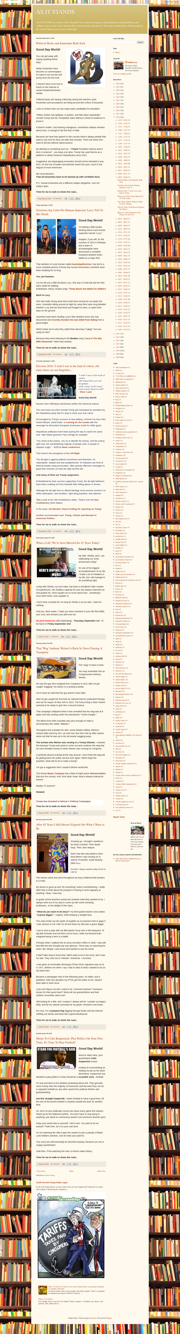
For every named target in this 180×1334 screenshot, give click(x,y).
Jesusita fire (119, 615)
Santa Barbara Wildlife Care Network (128, 735)
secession (118, 743)
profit (117, 709)
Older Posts (101, 1171)
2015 (118, 334)
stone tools (119, 760)
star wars (118, 752)
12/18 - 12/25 (123, 123)
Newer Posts (41, 1171)
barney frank (119, 396)
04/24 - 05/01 (123, 276)
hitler (117, 592)
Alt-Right (75, 453)
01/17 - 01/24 (123, 323)
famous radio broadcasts (123, 504)
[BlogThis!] (72, 198)
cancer (117, 440)
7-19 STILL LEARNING (124, 376)
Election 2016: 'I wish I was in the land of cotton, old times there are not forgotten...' (67, 368)
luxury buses (119, 627)
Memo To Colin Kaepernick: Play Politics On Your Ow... (129, 213)
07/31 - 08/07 (123, 229)
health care (119, 571)
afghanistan (119, 382)
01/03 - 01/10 (123, 329)
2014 (118, 337)
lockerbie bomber (121, 621)
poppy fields (119, 706)
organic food (119, 685)
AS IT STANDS (55, 11)
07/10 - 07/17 (123, 239)
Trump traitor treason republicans (127, 775)
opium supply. (120, 679)
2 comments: (55, 636)
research (118, 726)
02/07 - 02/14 (123, 312)
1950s (117, 370)
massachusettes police (122, 635)
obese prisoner (120, 668)
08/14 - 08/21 (123, 222)
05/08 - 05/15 (123, 269)
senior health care (121, 746)
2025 (118, 87)
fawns (117, 513)
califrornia (119, 434)
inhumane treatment (122, 603)
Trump (117, 772)
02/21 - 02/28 (123, 306)
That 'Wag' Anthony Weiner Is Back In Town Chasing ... (130, 202)
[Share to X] (74, 198)
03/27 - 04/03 (123, 289)
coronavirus (119, 461)
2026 (118, 83)
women (117, 798)
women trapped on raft (123, 801)
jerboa (117, 612)
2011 (118, 347)
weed (117, 793)
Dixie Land (86, 392)
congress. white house (123, 452)
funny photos (120, 533)
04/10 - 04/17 (123, 282)
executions (119, 498)
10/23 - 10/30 (123, 150)
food (117, 521)
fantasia (118, 507)
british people (120, 426)
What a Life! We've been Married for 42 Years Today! (68, 543)
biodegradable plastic (122, 405)
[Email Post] (65, 198)
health (117, 568)
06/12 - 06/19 (123, 252)
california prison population (125, 432)
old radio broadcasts (122, 674)
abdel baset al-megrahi (123, 379)
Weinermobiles (98, 773)
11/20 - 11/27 (123, 137)
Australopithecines (81, 264)
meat (117, 641)
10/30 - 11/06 (123, 147)
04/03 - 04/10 (123, 286)
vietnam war (119, 790)
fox (116, 524)
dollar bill (118, 489)
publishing (119, 712)
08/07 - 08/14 (123, 225)
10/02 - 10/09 (123, 160)
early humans (120, 492)
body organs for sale (122, 420)
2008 (118, 357)
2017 (118, 113)
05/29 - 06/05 (123, 259)
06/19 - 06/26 (123, 249)
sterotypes (118, 757)
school (117, 740)
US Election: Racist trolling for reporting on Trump (74, 509)
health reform (120, 577)
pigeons (118, 697)
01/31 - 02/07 (123, 316)
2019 (118, 107)
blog (117, 414)
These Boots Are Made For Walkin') (87, 289)
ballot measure (120, 394)
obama (117, 665)
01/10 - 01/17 (123, 326)
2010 (118, 350)
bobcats (118, 417)
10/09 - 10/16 (123, 157)
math (117, 638)
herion (117, 583)
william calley (120, 795)
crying (117, 467)
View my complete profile (122, 74)
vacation (118, 781)
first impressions (121, 518)
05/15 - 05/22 (123, 266)
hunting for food (121, 600)
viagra (117, 787)
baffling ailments (121, 391)
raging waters (120, 720)
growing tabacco (121, 562)
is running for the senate (77, 422)
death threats (119, 478)
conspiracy (119, 455)
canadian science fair (122, 437)
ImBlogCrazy (132, 62)
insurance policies (121, 606)
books (117, 423)
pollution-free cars (121, 703)
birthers (118, 411)
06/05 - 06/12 (123, 255)
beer (116, 399)
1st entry (118, 373)
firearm (117, 516)
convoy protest (120, 458)
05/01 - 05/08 (123, 272)
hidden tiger (119, 586)
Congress (118, 449)
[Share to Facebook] (77, 198)
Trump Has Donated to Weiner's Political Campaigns (63, 801)
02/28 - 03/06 (123, 302)
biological (118, 408)
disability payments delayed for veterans (129, 481)
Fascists (118, 510)
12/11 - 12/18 (123, 127)
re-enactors (119, 723)
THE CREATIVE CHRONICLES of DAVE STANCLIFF (128, 860)
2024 (118, 90)
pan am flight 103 (121, 688)
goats (117, 551)
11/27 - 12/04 (123, 133)
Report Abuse (119, 816)
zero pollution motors (122, 807)
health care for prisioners (124, 574)
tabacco (118, 766)
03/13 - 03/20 (123, 296)
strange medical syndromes (124, 763)
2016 (118, 117)
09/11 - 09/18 (123, 170)
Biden (117, 402)
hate (116, 565)
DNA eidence (120, 486)
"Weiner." (65, 724)
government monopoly (123, 557)
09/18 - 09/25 (123, 167)
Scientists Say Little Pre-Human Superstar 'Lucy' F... (129, 186)
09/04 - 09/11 (123, 173)
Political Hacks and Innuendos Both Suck (60, 43)
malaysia (118, 630)
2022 (118, 97)
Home (71, 1171)
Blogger (109, 1318)
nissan (117, 659)
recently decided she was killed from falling (75, 320)
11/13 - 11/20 (123, 140)
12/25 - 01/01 (123, 120)
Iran (116, 609)
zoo (116, 810)
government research (122, 559)
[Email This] (70, 198)
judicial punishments (122, 618)
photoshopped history (122, 694)
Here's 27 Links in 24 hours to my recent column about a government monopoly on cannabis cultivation (76, 1287)
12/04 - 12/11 (123, 130)
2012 (118, 344)
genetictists (119, 536)
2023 (118, 93)
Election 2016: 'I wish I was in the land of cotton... (129, 192)
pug (116, 714)
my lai (117, 650)
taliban (117, 769)
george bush (119, 542)
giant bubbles (120, 545)
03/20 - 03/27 (123, 292)
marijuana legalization (123, 632)
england (118, 495)
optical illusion (120, 682)
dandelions (119, 473)
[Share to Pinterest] (79, 198)
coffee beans (119, 443)
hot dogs (118, 594)
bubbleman (119, 429)
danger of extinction (122, 475)
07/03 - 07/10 (123, 242)
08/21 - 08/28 (123, 219)
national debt (119, 656)
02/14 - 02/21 (123, 309)
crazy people (119, 464)
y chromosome (120, 804)
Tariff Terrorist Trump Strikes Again (51, 1182)
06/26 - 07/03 (123, 245)
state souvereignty (121, 755)
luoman (93, 1318)
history (117, 589)
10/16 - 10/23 (123, 153)
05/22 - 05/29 (123, 262)
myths (117, 653)
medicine (118, 647)
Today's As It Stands (45, 1299)
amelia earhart (120, 385)
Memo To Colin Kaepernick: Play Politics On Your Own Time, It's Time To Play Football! (69, 1040)
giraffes (117, 548)
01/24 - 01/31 (123, 319)
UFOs (117, 778)
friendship (118, 530)
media (117, 644)
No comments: (57, 198)
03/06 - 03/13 (123, 299)
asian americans (120, 388)
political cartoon (121, 700)
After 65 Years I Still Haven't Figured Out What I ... (131, 208)
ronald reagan (120, 729)
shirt (117, 749)
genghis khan (120, 539)
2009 (118, 354)
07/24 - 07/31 (123, 232)
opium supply (120, 676)
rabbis (117, 717)
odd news (118, 671)
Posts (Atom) (50, 1175)
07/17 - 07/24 (123, 235)
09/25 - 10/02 (123, 163)
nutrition (118, 662)
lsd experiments (120, 624)
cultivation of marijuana (123, 470)
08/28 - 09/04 (123, 177)
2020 (118, 104)
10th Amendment (121, 367)
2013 (118, 340)
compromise (119, 446)
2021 (118, 100)
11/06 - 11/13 (123, 143)
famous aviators (120, 501)
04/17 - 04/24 (123, 279)
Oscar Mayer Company (52, 773)
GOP (117, 554)
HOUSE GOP (120, 597)
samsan (117, 732)
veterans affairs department (124, 784)
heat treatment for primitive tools (126, 580)
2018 (118, 110)
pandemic (118, 691)
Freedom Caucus (121, 527)
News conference (71, 447)
